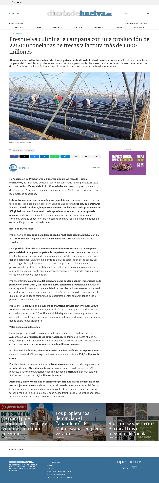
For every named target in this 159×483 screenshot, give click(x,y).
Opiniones (139, 27)
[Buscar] (148, 13)
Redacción (24, 168)
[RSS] (21, 2)
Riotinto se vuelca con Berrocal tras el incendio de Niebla (130, 428)
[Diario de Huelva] (79, 13)
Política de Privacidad (56, 475)
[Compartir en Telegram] (65, 156)
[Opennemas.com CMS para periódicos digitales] (129, 465)
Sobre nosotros (53, 462)
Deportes (98, 27)
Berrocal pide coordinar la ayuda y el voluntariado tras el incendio (25, 426)
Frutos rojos (29, 150)
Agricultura (17, 150)
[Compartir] (14, 156)
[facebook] (31, 168)
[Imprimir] (96, 156)
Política (78, 27)
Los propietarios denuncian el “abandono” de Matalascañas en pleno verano (79, 423)
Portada (19, 27)
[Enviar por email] (75, 156)
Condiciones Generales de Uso (59, 471)
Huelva (38, 27)
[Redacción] (13, 168)
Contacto (50, 465)
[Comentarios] (86, 156)
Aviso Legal (51, 468)
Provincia (58, 27)
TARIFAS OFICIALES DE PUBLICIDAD (59, 478)
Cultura (118, 27)
